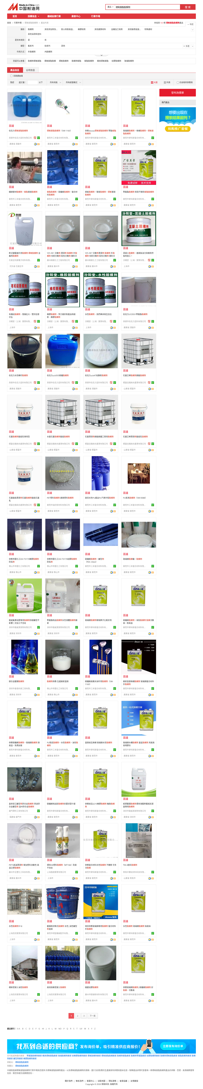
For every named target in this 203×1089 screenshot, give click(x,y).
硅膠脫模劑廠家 (153, 1055)
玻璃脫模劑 (129, 61)
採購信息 (32, 16)
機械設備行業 (54, 16)
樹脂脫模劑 (89, 61)
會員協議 (123, 1081)
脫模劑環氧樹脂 (34, 61)
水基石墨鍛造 (58, 436)
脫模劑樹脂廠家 (123, 1055)
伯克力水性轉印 (18, 375)
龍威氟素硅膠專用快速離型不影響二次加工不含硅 (24, 621)
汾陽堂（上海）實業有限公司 (135, 260)
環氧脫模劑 (64, 61)
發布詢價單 (177, 92)
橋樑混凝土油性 (18, 987)
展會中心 (76, 16)
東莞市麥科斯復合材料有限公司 (97, 138)
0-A (18, 1028)
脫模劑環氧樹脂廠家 (168, 1055)
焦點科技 (105, 1084)
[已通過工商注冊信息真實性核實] (38, 138)
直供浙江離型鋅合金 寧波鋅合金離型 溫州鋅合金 (24, 805)
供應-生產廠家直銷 (58, 681)
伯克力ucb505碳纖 (58, 375)
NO (60, 1028)
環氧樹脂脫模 (50, 61)
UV (81, 1028)
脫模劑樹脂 (76, 61)
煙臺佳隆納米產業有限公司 (134, 382)
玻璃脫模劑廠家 (64, 1055)
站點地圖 (101, 1081)
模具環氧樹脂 (102, 61)
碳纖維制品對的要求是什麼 (61, 803)
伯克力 (18, 130)
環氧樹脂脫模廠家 (109, 1055)
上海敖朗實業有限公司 (56, 872)
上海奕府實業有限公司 (18, 933)
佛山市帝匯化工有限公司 (19, 566)
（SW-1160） (59, 130)
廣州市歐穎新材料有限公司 (96, 994)
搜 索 (188, 7)
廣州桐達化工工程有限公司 (58, 260)
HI (43, 1028)
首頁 (15, 16)
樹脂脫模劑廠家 (184, 1055)
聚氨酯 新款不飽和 (138, 192)
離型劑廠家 (18, 1058)
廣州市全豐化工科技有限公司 (21, 872)
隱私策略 (112, 1081)
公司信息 (30, 70)
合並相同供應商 (186, 82)
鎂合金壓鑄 (16, 681)
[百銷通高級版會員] (35, 138)
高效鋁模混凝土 (56, 987)
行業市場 (95, 16)
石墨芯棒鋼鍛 (134, 375)
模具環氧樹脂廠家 (50, 1055)
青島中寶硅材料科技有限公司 (135, 872)
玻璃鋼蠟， (132, 559)
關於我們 (68, 1081)
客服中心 (90, 1081)
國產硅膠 (91, 987)
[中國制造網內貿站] (23, 6)
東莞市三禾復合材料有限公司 (59, 138)
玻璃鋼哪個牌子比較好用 (98, 620)
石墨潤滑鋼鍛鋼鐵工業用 (99, 436)
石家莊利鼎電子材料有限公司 (21, 260)
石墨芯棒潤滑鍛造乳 (135, 436)
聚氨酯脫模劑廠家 (34, 1055)
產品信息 (14, 70)
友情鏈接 (134, 1081)
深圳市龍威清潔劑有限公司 (20, 627)
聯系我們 (79, 1081)
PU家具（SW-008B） (135, 498)
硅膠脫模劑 (116, 61)
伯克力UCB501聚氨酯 (135, 314)
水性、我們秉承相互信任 (98, 314)
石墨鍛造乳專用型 (19, 436)
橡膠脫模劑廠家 (30, 1058)
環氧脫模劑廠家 (94, 1055)
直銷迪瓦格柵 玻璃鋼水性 (98, 742)
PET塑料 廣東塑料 (60, 498)
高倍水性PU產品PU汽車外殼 (100, 498)
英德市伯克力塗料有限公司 (20, 138)
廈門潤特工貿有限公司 (18, 811)
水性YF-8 (15, 926)
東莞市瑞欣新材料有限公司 (58, 505)
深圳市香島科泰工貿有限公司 (21, 688)
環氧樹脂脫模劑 (22, 1062)
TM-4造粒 (130, 865)
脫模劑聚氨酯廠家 (138, 1055)
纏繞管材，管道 (23, 192)
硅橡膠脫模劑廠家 (79, 1055)
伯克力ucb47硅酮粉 (96, 375)
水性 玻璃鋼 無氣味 (137, 926)
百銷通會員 (18, 76)
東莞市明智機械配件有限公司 (59, 933)
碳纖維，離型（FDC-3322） (94, 560)
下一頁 (92, 1015)
